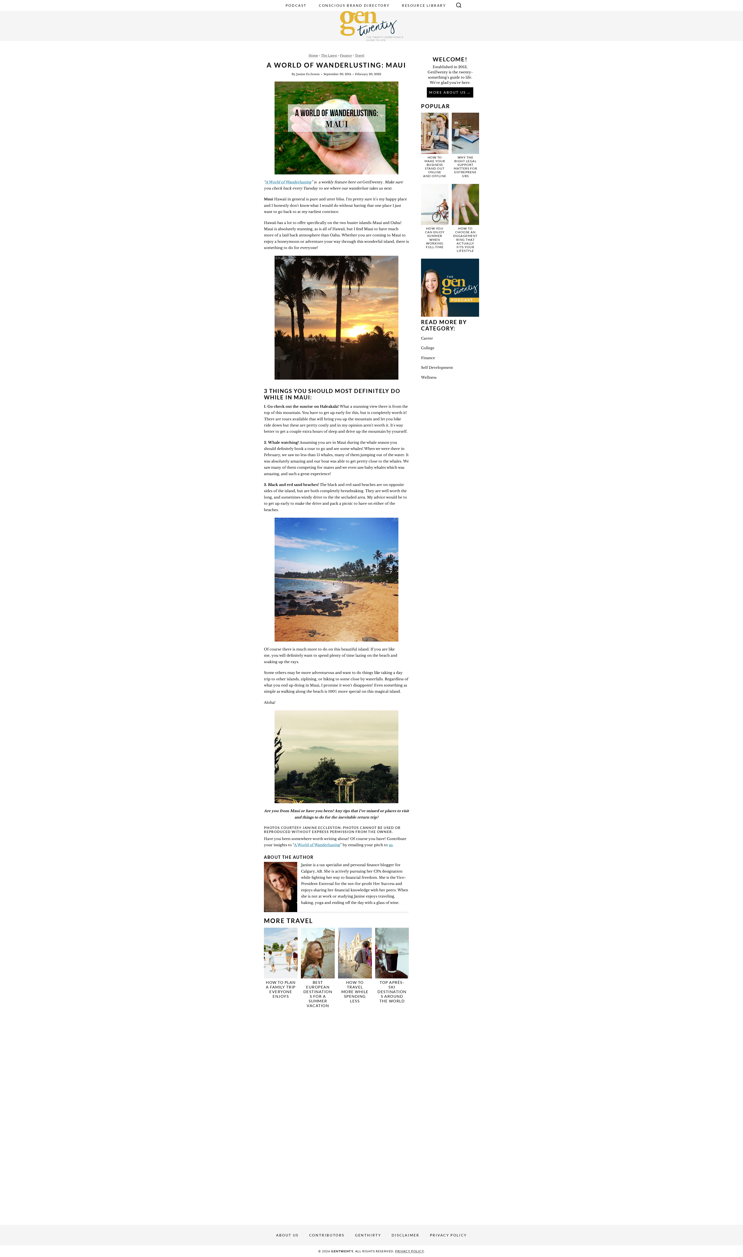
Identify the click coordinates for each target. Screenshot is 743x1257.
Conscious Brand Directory (354, 5)
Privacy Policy (448, 1235)
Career (427, 338)
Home (313, 55)
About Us (287, 1235)
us (391, 845)
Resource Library (424, 5)
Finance (346, 55)
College (427, 348)
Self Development (437, 368)
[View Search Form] (459, 5)
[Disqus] (336, 1062)
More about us (447, 92)
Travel (359, 55)
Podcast (296, 5)
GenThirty (368, 1235)
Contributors (327, 1235)
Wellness (429, 377)
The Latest (329, 55)
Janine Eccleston (308, 74)
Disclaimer (405, 1235)
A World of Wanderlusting (288, 182)
